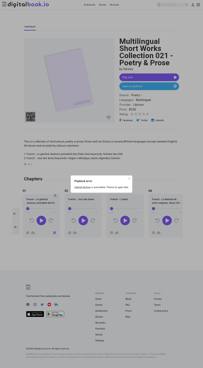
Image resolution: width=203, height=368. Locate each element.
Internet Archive (82, 187)
